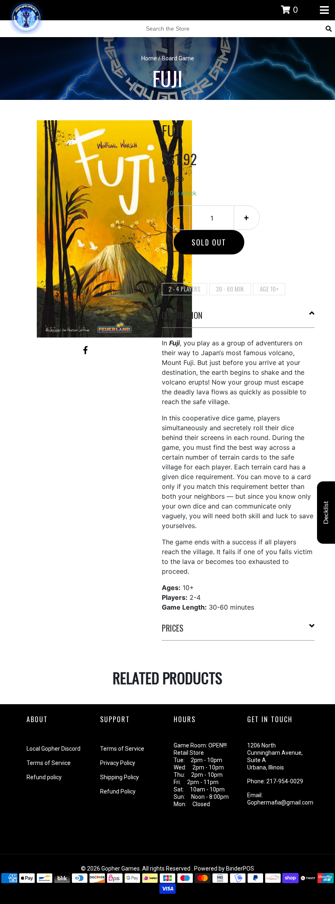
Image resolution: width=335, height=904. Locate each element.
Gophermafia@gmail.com (280, 802)
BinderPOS (240, 868)
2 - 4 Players (184, 288)
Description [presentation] (182, 315)
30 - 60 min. (230, 288)
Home (149, 58)
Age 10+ (269, 288)
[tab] (238, 318)
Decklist (326, 512)
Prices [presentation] (172, 628)
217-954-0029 (284, 781)
